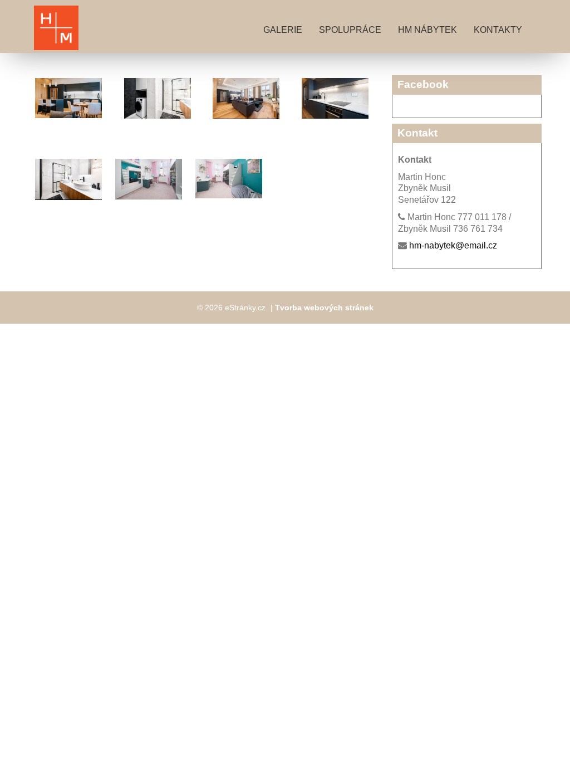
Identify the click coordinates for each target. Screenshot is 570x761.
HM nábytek (427, 30)
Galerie (282, 30)
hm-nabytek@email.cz (453, 245)
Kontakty (498, 30)
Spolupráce (350, 30)
